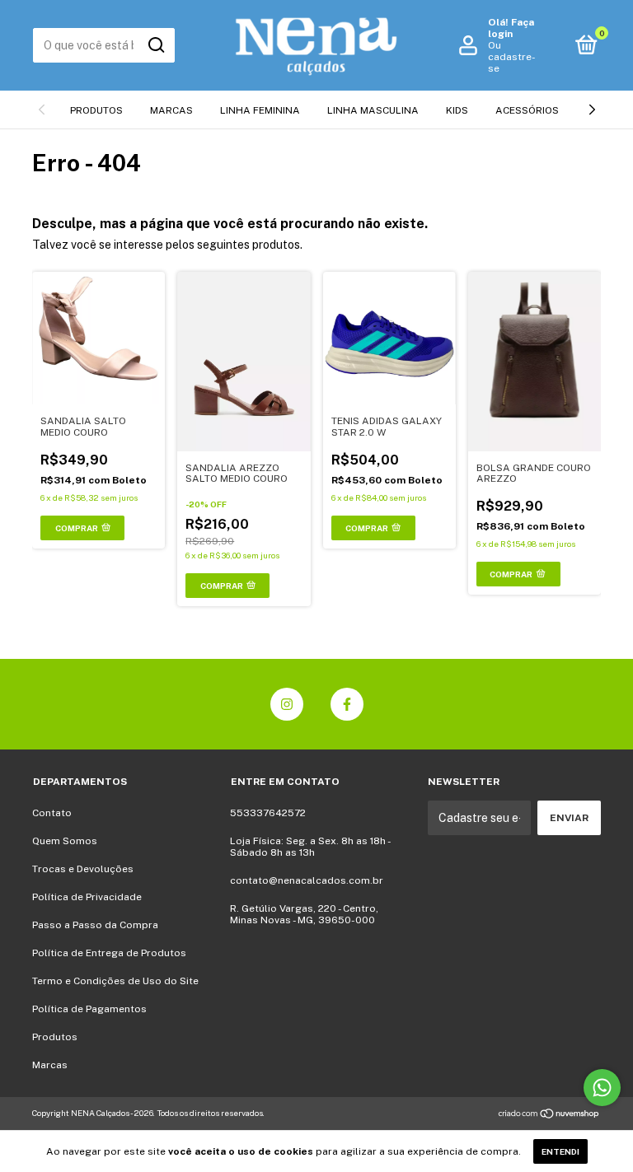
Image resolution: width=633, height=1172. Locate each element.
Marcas (171, 110)
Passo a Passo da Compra (95, 925)
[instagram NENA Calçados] (286, 704)
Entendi (560, 1151)
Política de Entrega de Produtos (109, 953)
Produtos (96, 110)
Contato (52, 813)
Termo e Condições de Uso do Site (115, 981)
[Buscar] (155, 45)
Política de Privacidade (87, 897)
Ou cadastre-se (512, 57)
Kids (457, 110)
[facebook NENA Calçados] (347, 704)
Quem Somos (64, 841)
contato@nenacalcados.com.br (306, 880)
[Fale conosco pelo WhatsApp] (602, 1087)
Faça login (511, 28)
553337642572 (268, 813)
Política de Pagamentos (89, 1009)
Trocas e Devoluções (83, 869)
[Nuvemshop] (549, 1115)
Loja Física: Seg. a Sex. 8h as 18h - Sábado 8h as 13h (310, 846)
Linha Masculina (373, 110)
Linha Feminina (260, 110)
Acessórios (527, 110)
